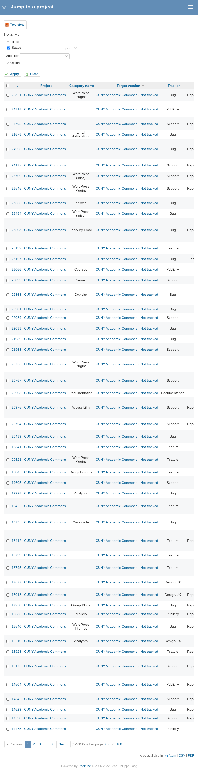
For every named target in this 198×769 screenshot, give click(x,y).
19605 (16, 483)
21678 (16, 134)
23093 (16, 280)
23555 (16, 203)
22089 (16, 318)
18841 (16, 447)
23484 (16, 213)
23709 (16, 176)
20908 (16, 393)
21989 (16, 339)
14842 (16, 699)
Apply (14, 74)
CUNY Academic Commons (45, 95)
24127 (16, 165)
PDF (191, 755)
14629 (16, 709)
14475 (16, 729)
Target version (128, 86)
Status (16, 47)
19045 (16, 472)
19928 (16, 493)
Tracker (174, 86)
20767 (16, 380)
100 (119, 744)
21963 (16, 349)
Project (46, 86)
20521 (16, 459)
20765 (16, 364)
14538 (16, 718)
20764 (16, 424)
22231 (16, 309)
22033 (16, 328)
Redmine (84, 766)
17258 (16, 605)
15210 (16, 641)
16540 (16, 626)
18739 (16, 555)
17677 (16, 582)
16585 (16, 614)
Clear (34, 74)
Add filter (12, 56)
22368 (16, 294)
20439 (16, 436)
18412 (16, 540)
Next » (63, 744)
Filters (14, 42)
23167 (16, 259)
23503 (16, 230)
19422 (16, 506)
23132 (16, 248)
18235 (16, 522)
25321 (16, 95)
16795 (16, 568)
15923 (16, 651)
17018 (16, 595)
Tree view (17, 24)
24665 (16, 149)
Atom (172, 755)
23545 (16, 188)
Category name (81, 86)
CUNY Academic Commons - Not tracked (127, 95)
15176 (16, 666)
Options (15, 63)
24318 (16, 109)
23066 (16, 269)
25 (107, 744)
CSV (182, 755)
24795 (16, 124)
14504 (16, 684)
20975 (16, 407)
